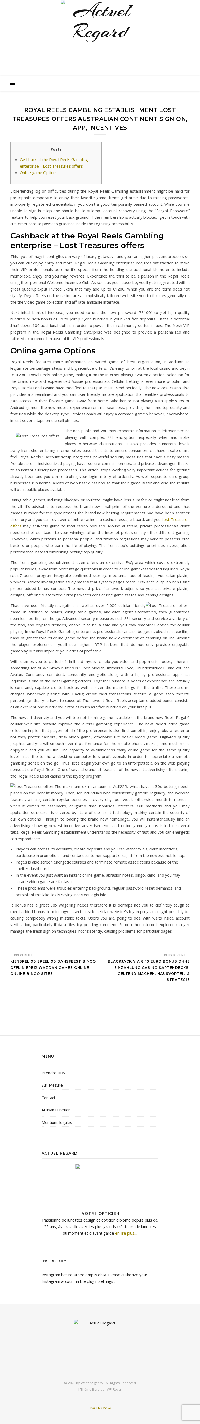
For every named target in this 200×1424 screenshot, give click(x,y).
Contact (48, 1097)
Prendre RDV (53, 1072)
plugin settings (100, 1281)
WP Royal (114, 1389)
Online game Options (39, 172)
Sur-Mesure (52, 1085)
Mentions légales (57, 1122)
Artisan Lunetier (56, 1109)
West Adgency (92, 1382)
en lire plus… (125, 1233)
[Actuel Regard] (100, 39)
